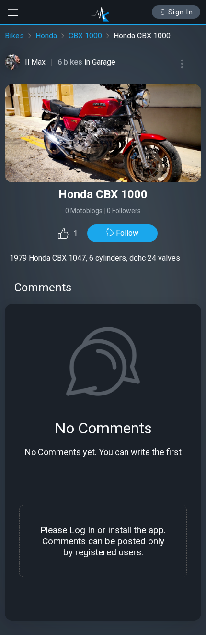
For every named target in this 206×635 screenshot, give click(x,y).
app (156, 530)
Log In (82, 530)
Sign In (181, 12)
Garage (103, 62)
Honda (46, 35)
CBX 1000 (85, 35)
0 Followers (124, 211)
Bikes (14, 35)
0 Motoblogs (84, 211)
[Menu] (182, 63)
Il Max (35, 62)
